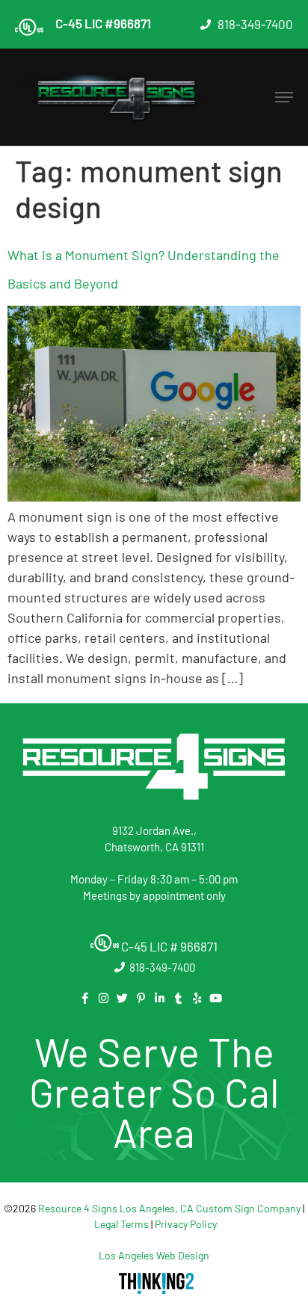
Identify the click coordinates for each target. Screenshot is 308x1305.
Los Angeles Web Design (154, 1255)
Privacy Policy (186, 1224)
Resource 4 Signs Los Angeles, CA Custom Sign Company (169, 1208)
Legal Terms (121, 1224)
